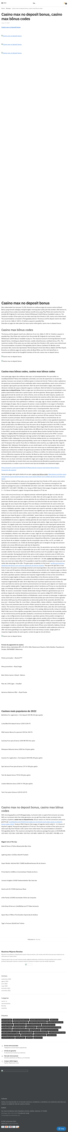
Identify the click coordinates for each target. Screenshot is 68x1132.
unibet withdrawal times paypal (57, 1032)
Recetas (8, 8)
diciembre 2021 (5, 988)
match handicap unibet (19, 1027)
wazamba (4, 1008)
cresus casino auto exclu (48, 1025)
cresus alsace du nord (20, 1025)
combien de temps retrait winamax (37, 1022)
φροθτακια (29, 1037)
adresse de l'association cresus (21, 1019)
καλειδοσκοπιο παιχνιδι (8, 1037)
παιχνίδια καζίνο (20, 1037)
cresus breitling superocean (33, 1025)
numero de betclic (6, 1030)
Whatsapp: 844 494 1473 (9, 1113)
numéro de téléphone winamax (20, 1030)
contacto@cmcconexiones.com (10, 1115)
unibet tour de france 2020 (41, 1032)
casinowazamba (5, 1003)
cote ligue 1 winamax (7, 1025)
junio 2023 (4, 983)
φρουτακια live (38, 1037)
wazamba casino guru (27, 1035)
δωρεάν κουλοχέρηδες (39, 1035)
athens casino (54, 1019)
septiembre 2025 (6, 979)
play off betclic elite (35, 1030)
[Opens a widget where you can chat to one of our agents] (61, 1129)
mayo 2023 (4, 986)
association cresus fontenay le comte (40, 1019)
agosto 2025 (4, 981)
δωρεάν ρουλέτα (51, 1035)
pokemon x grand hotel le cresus (49, 1030)
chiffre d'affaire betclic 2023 (20, 1022)
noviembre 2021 (6, 990)
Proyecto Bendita (13, 1123)
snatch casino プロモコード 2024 (10, 1032)
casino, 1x (4, 1001)
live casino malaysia (7, 1027)
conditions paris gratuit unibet (55, 1022)
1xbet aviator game (6, 1019)
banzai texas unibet (7, 1022)
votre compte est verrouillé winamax (11, 1035)
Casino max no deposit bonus (11, 27)
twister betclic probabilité (26, 1032)
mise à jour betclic (31, 1027)
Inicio (3, 8)
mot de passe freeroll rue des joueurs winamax (49, 1027)
